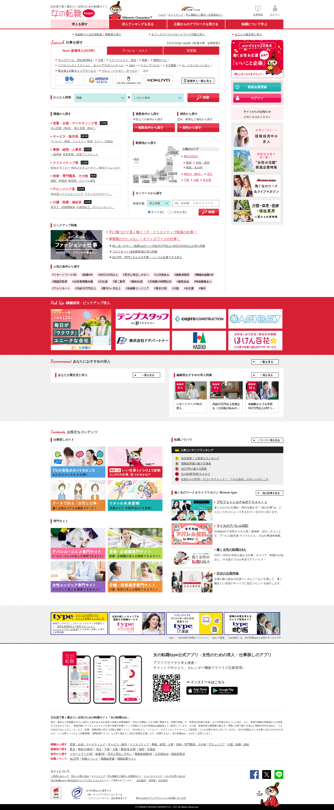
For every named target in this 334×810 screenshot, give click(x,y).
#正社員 (103, 281)
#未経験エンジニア (137, 288)
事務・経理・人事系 (71, 149)
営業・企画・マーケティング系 (79, 123)
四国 (146, 181)
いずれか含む (179, 212)
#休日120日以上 (108, 274)
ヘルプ (162, 14)
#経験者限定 (181, 274)
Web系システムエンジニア (67, 194)
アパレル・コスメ (135, 50)
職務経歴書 (108, 758)
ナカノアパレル (150, 65)
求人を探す (80, 24)
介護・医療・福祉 (238, 744)
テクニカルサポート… (98, 194)
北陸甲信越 (163, 173)
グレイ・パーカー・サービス (119, 70)
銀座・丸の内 (194, 167)
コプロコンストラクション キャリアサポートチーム (90, 65)
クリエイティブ (139, 744)
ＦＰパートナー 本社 (122, 60)
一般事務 (56, 154)
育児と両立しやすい (119, 754)
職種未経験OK (143, 754)
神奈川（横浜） (193, 174)
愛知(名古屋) (128, 749)
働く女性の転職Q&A (231, 549)
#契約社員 (136, 281)
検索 (206, 97)
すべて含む (158, 212)
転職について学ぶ (254, 24)
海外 (136, 159)
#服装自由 (183, 281)
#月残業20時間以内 (160, 281)
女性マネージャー (86, 626)
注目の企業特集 (228, 573)
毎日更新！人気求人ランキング (200, 458)
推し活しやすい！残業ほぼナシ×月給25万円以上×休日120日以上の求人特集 (158, 246)
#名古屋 (189, 288)
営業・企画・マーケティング (87, 744)
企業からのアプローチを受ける (196, 24)
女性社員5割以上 (65, 626)
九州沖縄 (135, 179)
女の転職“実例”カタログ (195, 474)
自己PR (74, 758)
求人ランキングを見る (138, 24)
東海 (162, 178)
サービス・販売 (117, 744)
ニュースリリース (153, 776)
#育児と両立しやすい (136, 274)
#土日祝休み (161, 274)
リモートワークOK (81, 754)
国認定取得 (178, 754)
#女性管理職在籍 (82, 281)
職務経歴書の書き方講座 (196, 463)
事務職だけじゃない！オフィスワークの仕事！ (144, 239)
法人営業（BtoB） (62, 128)
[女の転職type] (58, 780)
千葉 (186, 180)
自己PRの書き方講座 (194, 468)
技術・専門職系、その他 (73, 176)
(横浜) (89, 749)
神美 (144, 60)
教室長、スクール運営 (81, 180)
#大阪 (175, 288)
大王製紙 (170, 65)
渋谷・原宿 (202, 162)
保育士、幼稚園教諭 (63, 207)
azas (132, 65)
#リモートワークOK (64, 274)
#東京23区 (160, 288)
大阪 (196, 180)
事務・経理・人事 (162, 744)
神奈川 (82, 749)
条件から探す (59, 754)
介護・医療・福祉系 (71, 202)
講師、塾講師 (59, 180)
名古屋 (207, 180)
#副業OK (87, 274)
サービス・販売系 (69, 136)
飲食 (90, 141)
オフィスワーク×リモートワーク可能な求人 (178, 34)
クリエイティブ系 (69, 162)
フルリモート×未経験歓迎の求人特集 (134, 251)
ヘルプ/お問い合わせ (174, 776)
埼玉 (209, 174)
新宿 (189, 162)
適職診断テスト (126, 758)
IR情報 (152, 780)
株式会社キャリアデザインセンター (86, 780)
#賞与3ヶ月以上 (111, 288)
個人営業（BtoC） (85, 128)
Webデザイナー (60, 167)
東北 (170, 163)
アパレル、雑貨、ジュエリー (68, 141)
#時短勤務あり (203, 281)
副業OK (100, 754)
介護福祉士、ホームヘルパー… (95, 207)
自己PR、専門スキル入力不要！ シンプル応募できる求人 (147, 257)
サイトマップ (175, 14)
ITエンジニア (217, 744)
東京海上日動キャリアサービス (77, 70)
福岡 (141, 749)
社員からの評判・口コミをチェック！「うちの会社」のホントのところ (224, 479)
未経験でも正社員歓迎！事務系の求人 (98, 34)
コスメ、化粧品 (103, 141)
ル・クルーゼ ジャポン (196, 65)
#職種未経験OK (204, 274)
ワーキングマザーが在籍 (64, 629)
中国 (144, 176)
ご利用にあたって (60, 776)
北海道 (174, 152)
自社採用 (162, 780)
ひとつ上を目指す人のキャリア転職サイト (90, 617)
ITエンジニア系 (68, 189)
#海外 (202, 288)
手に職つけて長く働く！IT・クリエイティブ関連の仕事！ (153, 232)
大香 (100, 60)
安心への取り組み (80, 776)
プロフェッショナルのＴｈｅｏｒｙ (242, 502)
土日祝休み (162, 754)
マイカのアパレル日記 (232, 526)
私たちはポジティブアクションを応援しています (161, 798)
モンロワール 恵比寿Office (75, 60)
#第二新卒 (119, 281)
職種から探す (59, 744)
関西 (154, 179)
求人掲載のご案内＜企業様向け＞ (204, 14)
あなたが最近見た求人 (248, 34)
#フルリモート (61, 288)
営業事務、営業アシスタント (80, 154)
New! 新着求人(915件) (78, 50)
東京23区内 (191, 156)
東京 (72, 749)
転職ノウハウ (59, 758)
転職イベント (90, 758)
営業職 (191, 50)
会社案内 (141, 780)
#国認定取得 (59, 281)
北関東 (173, 173)
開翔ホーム (160, 60)
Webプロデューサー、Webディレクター (96, 167)
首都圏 (173, 180)
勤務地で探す (59, 749)
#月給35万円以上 (85, 288)
